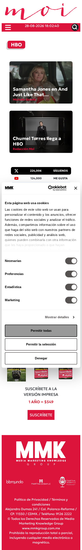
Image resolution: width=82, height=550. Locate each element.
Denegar (41, 358)
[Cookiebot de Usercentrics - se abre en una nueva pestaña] (49, 188)
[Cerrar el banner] (75, 188)
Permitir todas (41, 330)
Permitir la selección (41, 344)
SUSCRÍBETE (41, 414)
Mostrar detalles (57, 317)
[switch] (71, 274)
